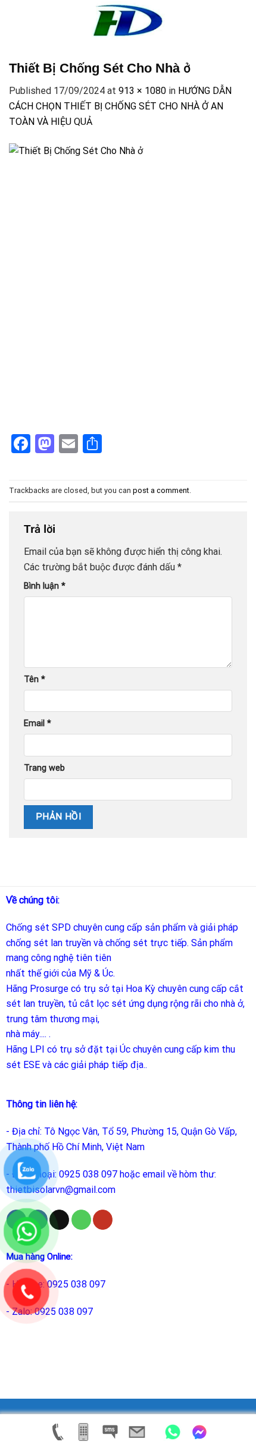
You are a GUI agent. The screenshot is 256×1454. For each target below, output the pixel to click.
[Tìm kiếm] (242, 21)
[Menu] (16, 20)
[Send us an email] (59, 1220)
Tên (34, 679)
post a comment (161, 490)
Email (37, 723)
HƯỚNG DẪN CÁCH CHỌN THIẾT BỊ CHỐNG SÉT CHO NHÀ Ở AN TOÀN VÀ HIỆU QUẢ (120, 106)
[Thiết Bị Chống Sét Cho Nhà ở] (128, 283)
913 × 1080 (142, 90)
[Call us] (81, 1220)
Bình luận (44, 586)
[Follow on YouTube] (103, 1220)
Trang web (44, 768)
